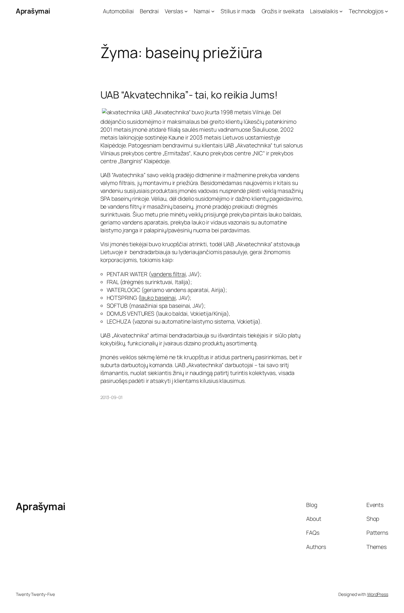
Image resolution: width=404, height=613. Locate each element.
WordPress (377, 594)
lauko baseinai (158, 297)
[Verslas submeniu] (186, 11)
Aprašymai (33, 11)
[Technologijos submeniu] (386, 11)
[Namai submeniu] (213, 11)
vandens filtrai (168, 274)
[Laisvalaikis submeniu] (341, 11)
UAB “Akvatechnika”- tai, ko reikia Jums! (189, 95)
